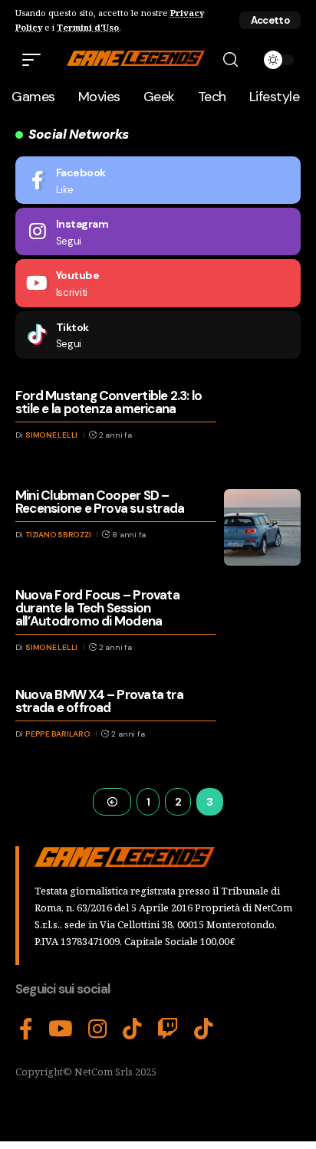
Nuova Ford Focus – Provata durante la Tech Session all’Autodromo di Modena (97, 607)
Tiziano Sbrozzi (58, 535)
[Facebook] (158, 180)
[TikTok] (132, 1029)
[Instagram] (158, 231)
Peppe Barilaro (58, 734)
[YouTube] (60, 1029)
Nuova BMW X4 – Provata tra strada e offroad (99, 701)
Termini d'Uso (88, 27)
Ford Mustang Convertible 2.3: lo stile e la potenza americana (108, 402)
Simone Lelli (51, 435)
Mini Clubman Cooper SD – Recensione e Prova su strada (99, 502)
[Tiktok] (158, 335)
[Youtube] (158, 283)
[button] (270, 20)
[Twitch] (168, 1029)
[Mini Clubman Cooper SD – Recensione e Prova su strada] (262, 527)
